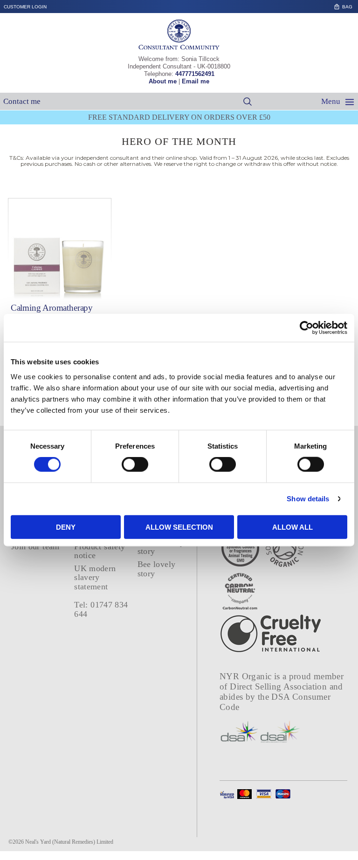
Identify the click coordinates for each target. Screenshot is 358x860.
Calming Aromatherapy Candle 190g (52, 312)
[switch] (135, 464)
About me (163, 81)
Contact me (22, 101)
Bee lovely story (157, 569)
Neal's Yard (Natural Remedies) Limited (69, 842)
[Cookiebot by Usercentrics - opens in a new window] (306, 328)
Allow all (292, 527)
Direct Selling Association (279, 686)
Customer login (25, 6)
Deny (66, 527)
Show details (308, 499)
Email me (195, 81)
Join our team (35, 546)
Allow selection (179, 527)
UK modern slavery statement (95, 577)
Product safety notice (99, 551)
